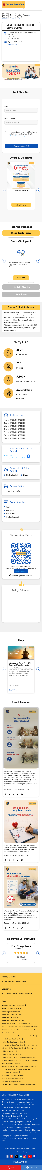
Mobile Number (10, 118)
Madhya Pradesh (12, 475)
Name (6, 106)
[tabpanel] (21, 72)
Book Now (21, 277)
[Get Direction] (28, 457)
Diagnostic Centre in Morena (19, 1130)
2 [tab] (24, 78)
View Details (21, 205)
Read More (14, 690)
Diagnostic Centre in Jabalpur (19, 1124)
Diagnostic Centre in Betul (20, 1105)
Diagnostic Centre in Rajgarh (19, 1138)
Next (38, 190)
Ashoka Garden (21, 981)
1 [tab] (22, 78)
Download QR (21, 571)
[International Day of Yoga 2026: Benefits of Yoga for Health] (21, 652)
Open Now (12, 45)
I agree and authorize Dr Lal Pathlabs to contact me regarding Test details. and (23, 134)
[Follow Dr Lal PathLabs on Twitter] (16, 1156)
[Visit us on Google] (12, 1156)
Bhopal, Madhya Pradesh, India (15, 458)
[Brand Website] (34, 1156)
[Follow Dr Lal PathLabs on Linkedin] (21, 1156)
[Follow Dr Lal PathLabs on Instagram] (25, 1156)
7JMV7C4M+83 (9, 455)
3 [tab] (26, 78)
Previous (4, 190)
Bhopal (25, 475)
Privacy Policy (20, 136)
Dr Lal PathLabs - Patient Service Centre (21, 947)
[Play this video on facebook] (21, 739)
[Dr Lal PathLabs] (13, 5)
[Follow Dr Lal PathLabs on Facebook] (8, 1156)
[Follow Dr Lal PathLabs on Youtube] (30, 1156)
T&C (10, 136)
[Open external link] (21, 1164)
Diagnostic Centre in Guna (18, 1119)
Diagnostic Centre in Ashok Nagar (14, 1099)
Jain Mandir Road (8, 981)
